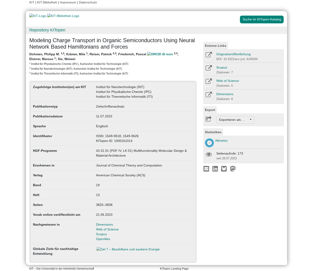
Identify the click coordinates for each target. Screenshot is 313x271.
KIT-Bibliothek (47, 2)
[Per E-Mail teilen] (206, 168)
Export (210, 110)
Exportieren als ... (234, 120)
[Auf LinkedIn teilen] (215, 168)
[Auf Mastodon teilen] (233, 168)
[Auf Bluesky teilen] (225, 168)
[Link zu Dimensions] (208, 96)
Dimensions (104, 224)
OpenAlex (103, 239)
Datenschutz (88, 2)
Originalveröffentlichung (233, 54)
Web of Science (107, 229)
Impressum (68, 2)
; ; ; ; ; (103, 63)
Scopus (101, 234)
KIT (31, 2)
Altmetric (221, 140)
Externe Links (215, 45)
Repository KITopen (47, 30)
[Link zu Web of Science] (208, 83)
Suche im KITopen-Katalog (262, 19)
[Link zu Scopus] (208, 69)
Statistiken (213, 132)
